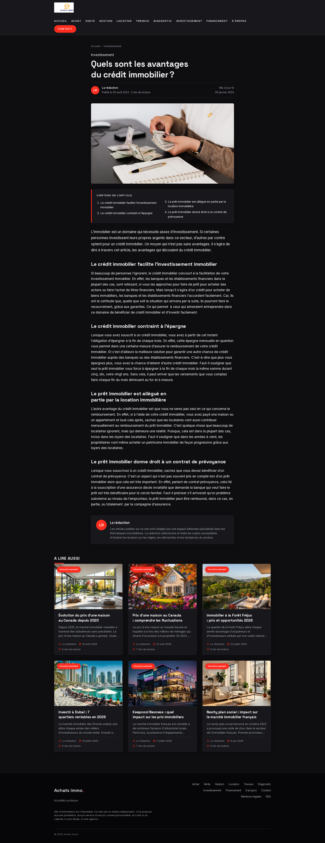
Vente (90, 21)
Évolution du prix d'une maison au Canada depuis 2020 (84, 618)
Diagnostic (162, 21)
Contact (65, 28)
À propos (239, 21)
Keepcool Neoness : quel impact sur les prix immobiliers (158, 714)
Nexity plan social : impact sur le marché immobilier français (232, 714)
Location (124, 21)
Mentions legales (251, 796)
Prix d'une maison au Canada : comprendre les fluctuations (157, 618)
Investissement (189, 21)
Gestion (106, 21)
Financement (217, 21)
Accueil (60, 21)
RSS (268, 796)
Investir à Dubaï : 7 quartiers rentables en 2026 (82, 714)
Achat (76, 21)
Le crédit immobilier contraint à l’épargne (126, 213)
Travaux (142, 21)
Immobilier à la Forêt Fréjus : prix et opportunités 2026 (230, 618)
